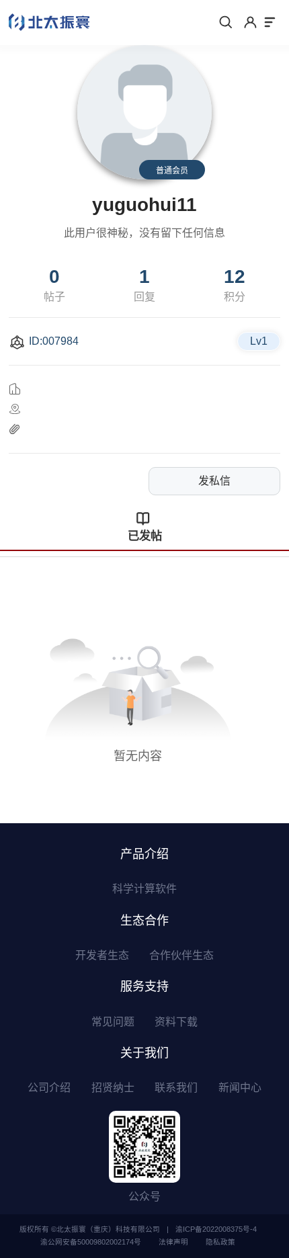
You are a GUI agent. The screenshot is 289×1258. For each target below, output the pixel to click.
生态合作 (144, 920)
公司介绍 (49, 1087)
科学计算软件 (144, 888)
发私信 (214, 481)
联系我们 (176, 1087)
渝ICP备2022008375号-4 (216, 1229)
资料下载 (176, 1022)
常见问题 (112, 1022)
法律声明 (173, 1242)
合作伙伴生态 (181, 955)
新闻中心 (239, 1087)
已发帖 (145, 535)
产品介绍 (144, 854)
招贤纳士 (112, 1087)
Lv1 (258, 341)
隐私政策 (220, 1242)
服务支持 (144, 986)
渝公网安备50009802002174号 (90, 1242)
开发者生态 (102, 955)
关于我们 (144, 1053)
